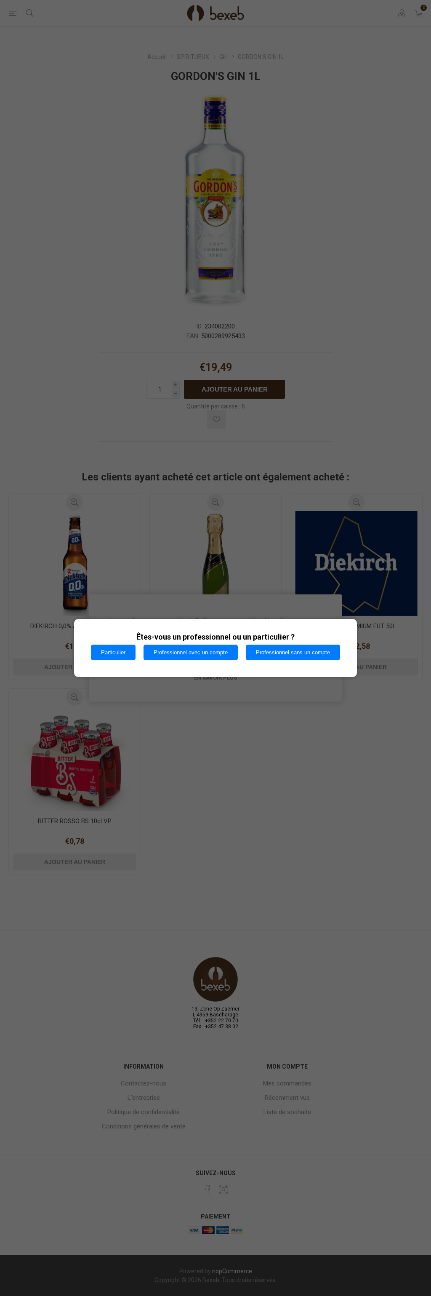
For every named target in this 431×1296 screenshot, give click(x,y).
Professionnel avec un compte (191, 652)
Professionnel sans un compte (293, 652)
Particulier (113, 652)
